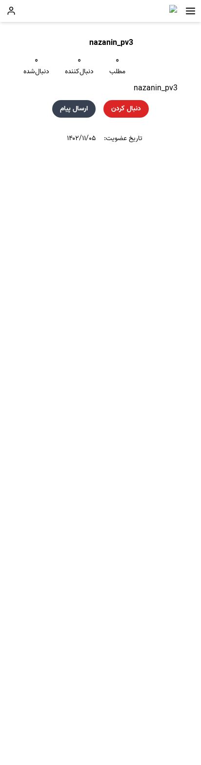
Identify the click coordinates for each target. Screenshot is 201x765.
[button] (190, 11)
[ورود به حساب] (11, 11)
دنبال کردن (126, 108)
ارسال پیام (74, 108)
